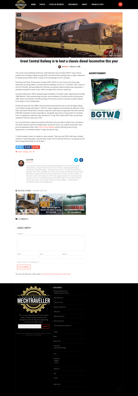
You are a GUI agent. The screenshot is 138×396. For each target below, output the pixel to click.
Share (28, 147)
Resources (73, 4)
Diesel (20, 152)
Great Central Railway (46, 127)
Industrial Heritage (60, 348)
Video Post (56, 384)
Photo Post (57, 341)
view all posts (29, 162)
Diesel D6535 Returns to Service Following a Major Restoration (50, 210)
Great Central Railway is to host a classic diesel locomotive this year (69, 61)
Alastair (66, 66)
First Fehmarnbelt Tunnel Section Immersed (74, 211)
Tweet (21, 147)
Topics (42, 4)
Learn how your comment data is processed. (56, 274)
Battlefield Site (58, 298)
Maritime (57, 369)
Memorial (57, 312)
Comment (20, 234)
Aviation (56, 361)
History (55, 332)
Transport (56, 358)
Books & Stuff (98, 4)
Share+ (37, 147)
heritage (25, 152)
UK (33, 152)
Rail (55, 373)
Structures (56, 346)
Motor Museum (59, 321)
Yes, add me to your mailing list (28, 262)
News (18, 14)
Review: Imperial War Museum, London (27, 211)
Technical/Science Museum (62, 326)
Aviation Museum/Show (61, 293)
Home (33, 4)
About (84, 4)
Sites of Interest (56, 4)
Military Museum (59, 316)
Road (55, 378)
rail (30, 152)
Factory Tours (58, 302)
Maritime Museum (60, 307)
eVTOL (56, 363)
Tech (54, 354)
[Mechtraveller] (20, 4)
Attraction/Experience (60, 291)
